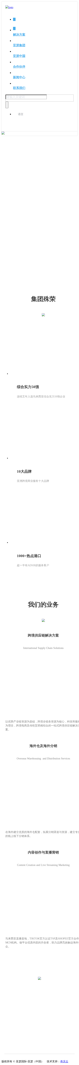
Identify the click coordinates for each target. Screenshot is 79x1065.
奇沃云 (64, 1061)
